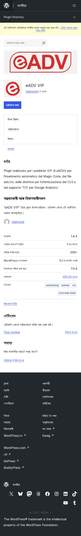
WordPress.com (16, 448)
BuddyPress (14, 467)
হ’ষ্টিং (6, 397)
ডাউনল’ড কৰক (12, 105)
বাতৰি (6, 390)
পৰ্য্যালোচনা (13, 129)
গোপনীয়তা (9, 403)
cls (74, 285)
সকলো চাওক (71, 332)
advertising (52, 285)
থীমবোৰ (46, 390)
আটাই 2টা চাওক (70, 276)
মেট (7, 454)
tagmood (32, 91)
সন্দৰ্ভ (6, 383)
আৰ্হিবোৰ (46, 403)
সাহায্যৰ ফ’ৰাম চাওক (14, 360)
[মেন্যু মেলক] (75, 5)
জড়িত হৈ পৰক (49, 416)
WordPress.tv (15, 435)
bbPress (11, 461)
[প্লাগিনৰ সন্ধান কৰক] (43, 43)
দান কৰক (48, 429)
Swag (48, 435)
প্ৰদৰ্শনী (46, 383)
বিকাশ (10, 139)
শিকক (6, 416)
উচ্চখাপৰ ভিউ (10, 304)
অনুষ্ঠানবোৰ (47, 422)
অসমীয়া (16, 485)
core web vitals (67, 293)
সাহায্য (11, 149)
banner (66, 285)
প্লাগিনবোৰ (47, 397)
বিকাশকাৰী (8, 429)
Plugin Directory (14, 17)
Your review (12, 332)
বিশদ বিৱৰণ (13, 119)
